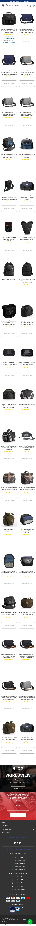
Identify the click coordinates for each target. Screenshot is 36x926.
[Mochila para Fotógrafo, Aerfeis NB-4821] (9, 269)
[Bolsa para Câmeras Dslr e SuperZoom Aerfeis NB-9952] (27, 478)
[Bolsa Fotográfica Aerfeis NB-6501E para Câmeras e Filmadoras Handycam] (9, 603)
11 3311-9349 (19, 883)
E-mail (18, 806)
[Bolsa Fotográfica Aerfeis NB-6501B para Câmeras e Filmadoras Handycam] (9, 144)
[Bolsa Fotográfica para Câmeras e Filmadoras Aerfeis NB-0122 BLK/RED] (27, 311)
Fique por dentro (18, 788)
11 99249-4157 (19, 866)
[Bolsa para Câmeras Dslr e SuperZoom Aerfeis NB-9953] (9, 478)
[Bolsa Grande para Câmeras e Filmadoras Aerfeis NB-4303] (27, 728)
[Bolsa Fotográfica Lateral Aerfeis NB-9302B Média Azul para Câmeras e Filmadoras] (9, 61)
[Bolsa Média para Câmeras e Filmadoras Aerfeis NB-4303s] (27, 186)
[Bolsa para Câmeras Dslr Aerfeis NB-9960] (9, 519)
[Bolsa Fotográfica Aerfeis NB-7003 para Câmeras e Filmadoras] (9, 436)
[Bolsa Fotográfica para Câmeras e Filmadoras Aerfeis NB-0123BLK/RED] (9, 394)
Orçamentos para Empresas (19, 849)
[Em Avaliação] (12, 910)
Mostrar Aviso (4, 925)
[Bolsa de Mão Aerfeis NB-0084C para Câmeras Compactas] (9, 228)
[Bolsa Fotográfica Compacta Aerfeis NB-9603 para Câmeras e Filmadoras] (9, 186)
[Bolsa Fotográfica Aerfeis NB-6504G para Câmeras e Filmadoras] (27, 353)
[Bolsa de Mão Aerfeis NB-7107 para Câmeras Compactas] (27, 519)
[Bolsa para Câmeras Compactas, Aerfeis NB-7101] (27, 561)
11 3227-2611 (19, 877)
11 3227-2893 (19, 880)
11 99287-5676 (19, 889)
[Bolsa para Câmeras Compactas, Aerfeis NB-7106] (9, 561)
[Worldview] (13, 6)
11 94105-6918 (19, 863)
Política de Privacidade (18, 837)
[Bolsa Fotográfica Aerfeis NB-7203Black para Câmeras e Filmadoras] (9, 19)
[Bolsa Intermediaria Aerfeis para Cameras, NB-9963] (9, 728)
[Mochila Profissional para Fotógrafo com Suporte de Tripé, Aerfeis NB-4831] (27, 269)
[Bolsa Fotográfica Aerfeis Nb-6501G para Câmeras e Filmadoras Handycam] (9, 311)
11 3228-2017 (19, 886)
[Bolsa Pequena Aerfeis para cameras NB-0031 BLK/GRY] (27, 228)
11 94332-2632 (19, 870)
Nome (18, 800)
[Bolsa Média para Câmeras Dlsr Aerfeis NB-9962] (27, 603)
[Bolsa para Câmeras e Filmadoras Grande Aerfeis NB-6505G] (9, 353)
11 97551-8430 (19, 857)
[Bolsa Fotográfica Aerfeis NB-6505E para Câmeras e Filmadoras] (27, 436)
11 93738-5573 (19, 860)
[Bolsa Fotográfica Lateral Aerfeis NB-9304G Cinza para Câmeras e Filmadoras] (27, 686)
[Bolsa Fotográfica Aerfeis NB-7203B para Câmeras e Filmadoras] (27, 144)
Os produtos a (19, 1)
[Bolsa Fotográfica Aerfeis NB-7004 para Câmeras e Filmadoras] (27, 394)
